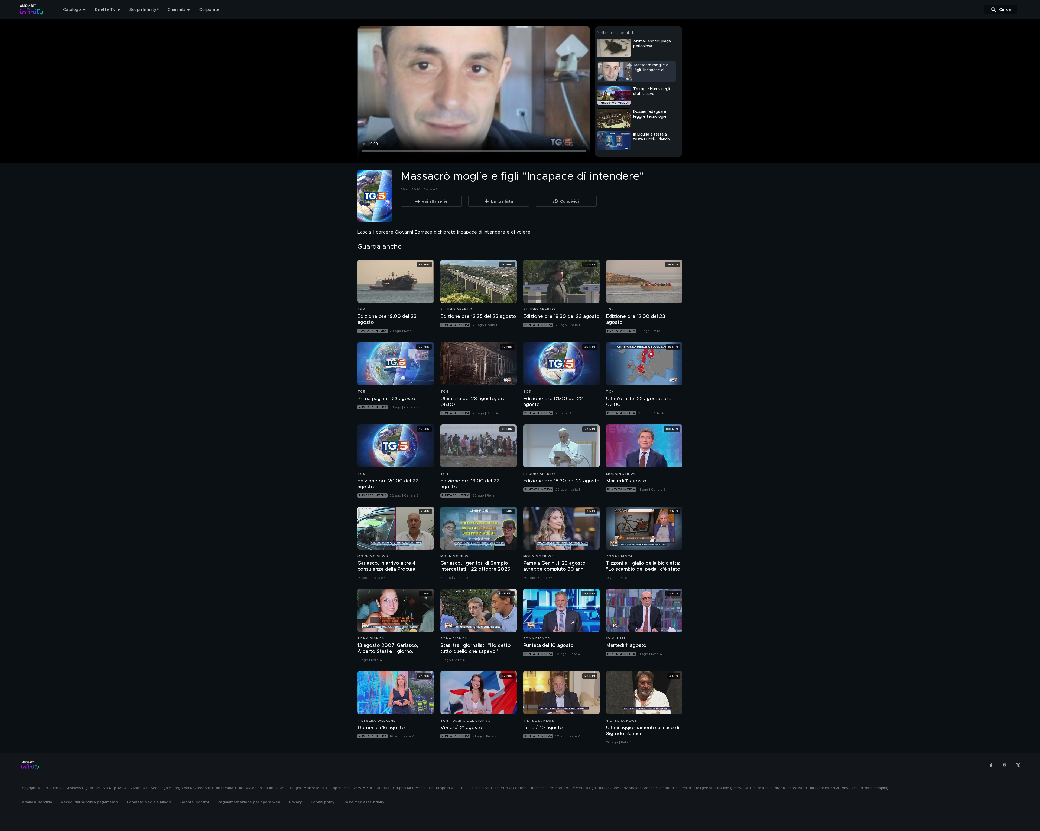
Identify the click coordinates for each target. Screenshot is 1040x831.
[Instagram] (1004, 765)
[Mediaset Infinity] (32, 9)
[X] (1018, 765)
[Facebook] (991, 765)
